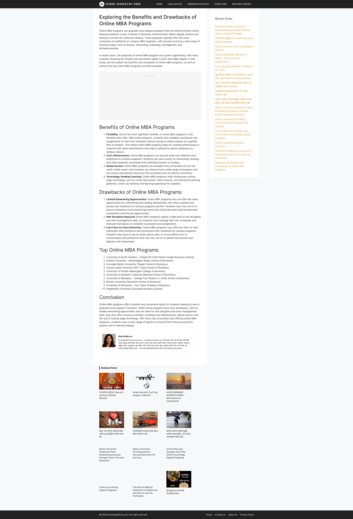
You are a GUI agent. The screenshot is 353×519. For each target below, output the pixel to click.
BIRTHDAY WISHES (241, 4)
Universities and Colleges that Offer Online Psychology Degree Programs (232, 134)
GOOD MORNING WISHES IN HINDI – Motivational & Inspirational (231, 58)
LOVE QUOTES (175, 4)
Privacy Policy (247, 514)
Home (209, 514)
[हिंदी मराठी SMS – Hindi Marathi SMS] (120, 4)
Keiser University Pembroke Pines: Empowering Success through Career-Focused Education (234, 111)
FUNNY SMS (220, 4)
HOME (159, 4)
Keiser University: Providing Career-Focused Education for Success (231, 123)
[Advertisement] (150, 96)
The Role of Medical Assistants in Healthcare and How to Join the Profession (233, 154)
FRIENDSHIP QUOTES (198, 4)
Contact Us (220, 514)
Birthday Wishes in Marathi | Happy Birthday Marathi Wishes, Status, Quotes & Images (233, 30)
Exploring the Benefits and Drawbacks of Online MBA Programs (229, 166)
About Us (232, 514)
